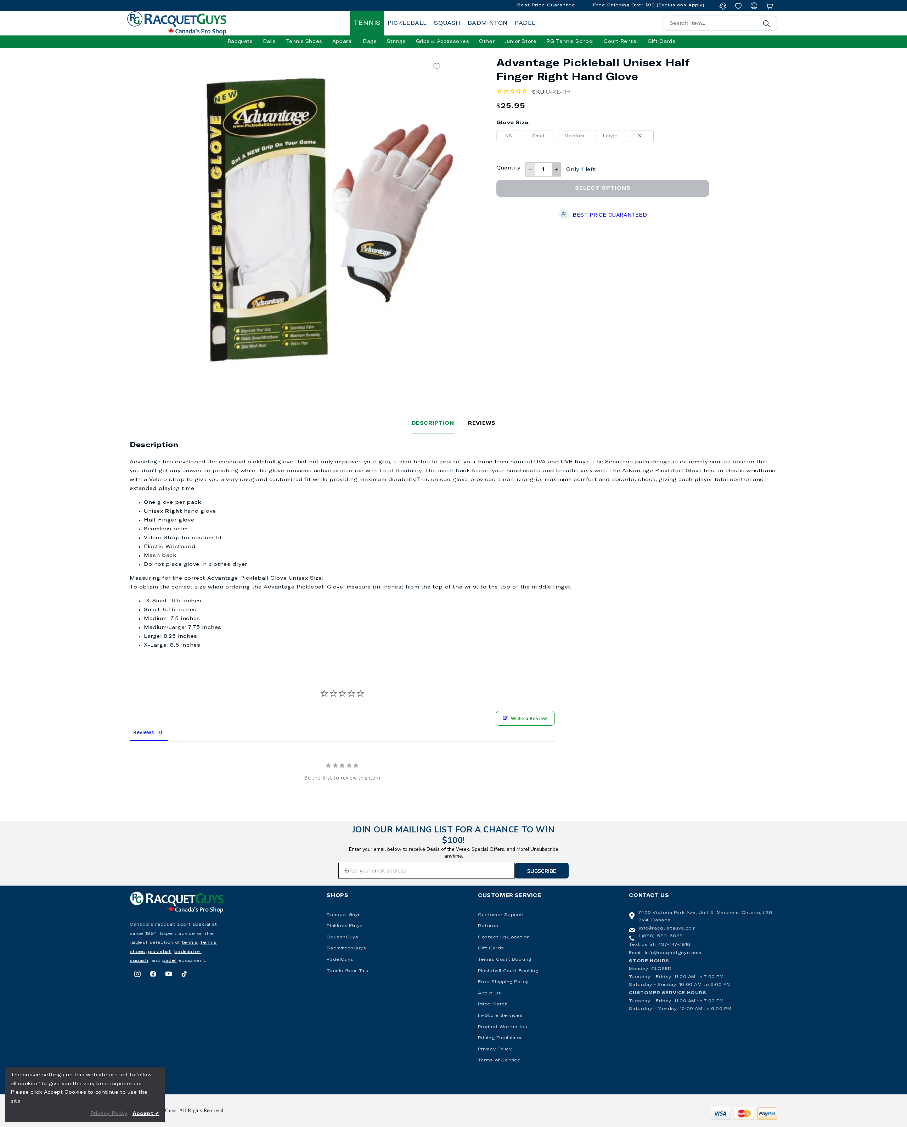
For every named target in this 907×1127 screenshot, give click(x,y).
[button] (240, 41)
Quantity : (510, 168)
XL (641, 136)
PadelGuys (340, 960)
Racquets (240, 41)
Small (542, 138)
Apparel (342, 41)
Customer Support (501, 915)
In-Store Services (500, 1016)
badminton (187, 952)
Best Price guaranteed (610, 215)
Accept (146, 1113)
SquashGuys (342, 937)
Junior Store (520, 41)
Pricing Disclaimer (500, 1038)
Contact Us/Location (504, 937)
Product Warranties (503, 1027)
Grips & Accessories (442, 41)
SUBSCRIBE (541, 870)
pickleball (159, 952)
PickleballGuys (344, 926)
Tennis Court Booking (504, 960)
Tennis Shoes (304, 41)
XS (513, 138)
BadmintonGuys (346, 948)
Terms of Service (499, 1060)
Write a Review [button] (529, 718)
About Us (489, 993)
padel (169, 961)
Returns (488, 926)
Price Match (493, 1004)
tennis (190, 943)
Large (614, 138)
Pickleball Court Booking (508, 971)
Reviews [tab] (143, 732)
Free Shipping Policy (503, 982)
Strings (396, 41)
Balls (269, 41)
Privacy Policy (495, 1049)
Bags (370, 41)
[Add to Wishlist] (436, 66)
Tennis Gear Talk (347, 971)
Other (487, 41)
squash (139, 961)
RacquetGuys (344, 915)
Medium (578, 138)
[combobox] (720, 23)
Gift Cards (491, 948)
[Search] (766, 23)
